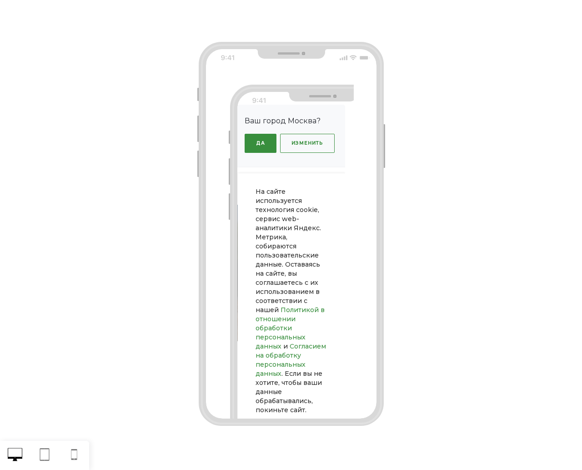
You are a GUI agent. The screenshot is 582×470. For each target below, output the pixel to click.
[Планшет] (44, 455)
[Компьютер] (15, 455)
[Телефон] (74, 455)
